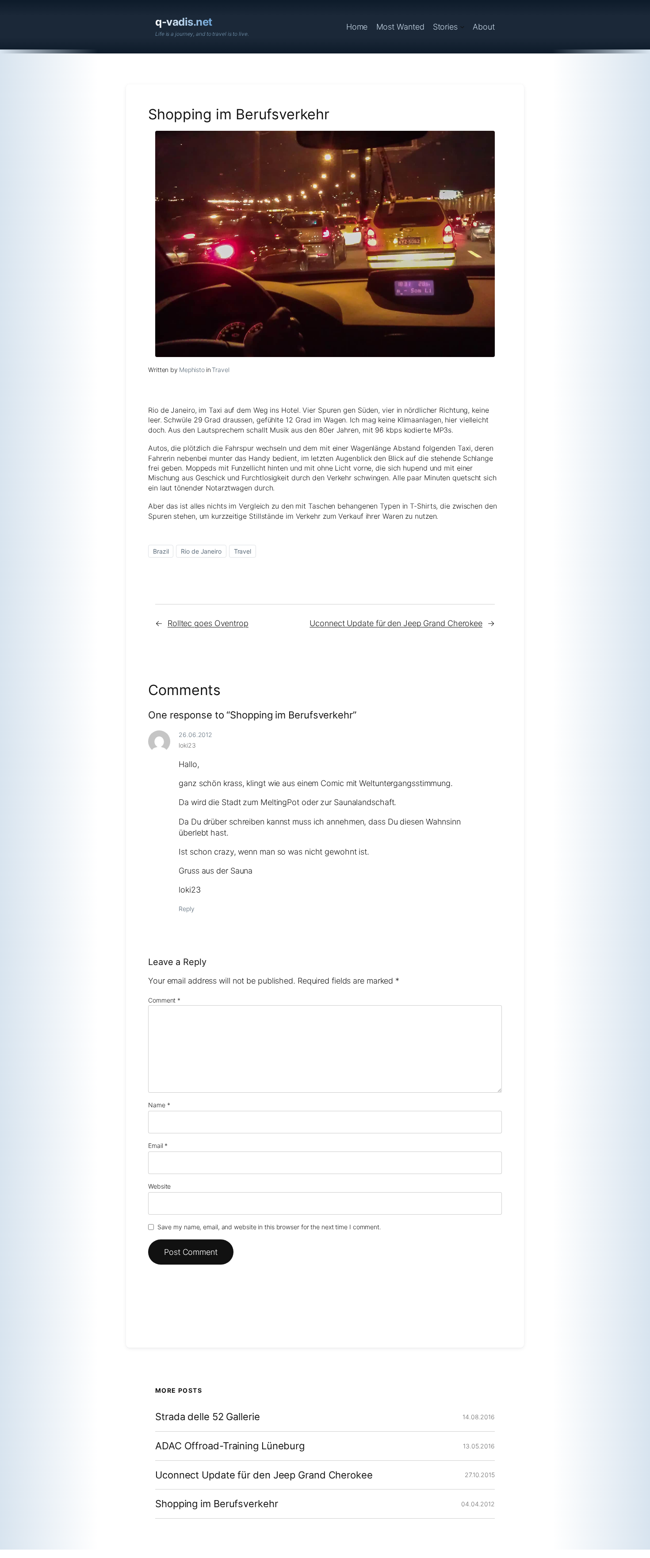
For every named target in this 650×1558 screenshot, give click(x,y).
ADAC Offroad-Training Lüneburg (230, 1446)
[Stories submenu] (462, 26)
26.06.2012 (195, 734)
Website (159, 1186)
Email (158, 1145)
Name (159, 1105)
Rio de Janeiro (201, 551)
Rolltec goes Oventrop (208, 623)
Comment (164, 1000)
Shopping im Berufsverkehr (216, 1503)
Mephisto (192, 369)
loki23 (187, 745)
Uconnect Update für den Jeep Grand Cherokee (396, 623)
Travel (220, 369)
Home (357, 26)
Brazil (160, 551)
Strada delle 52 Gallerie (207, 1416)
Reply (187, 908)
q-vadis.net (183, 21)
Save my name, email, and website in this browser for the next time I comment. (269, 1227)
